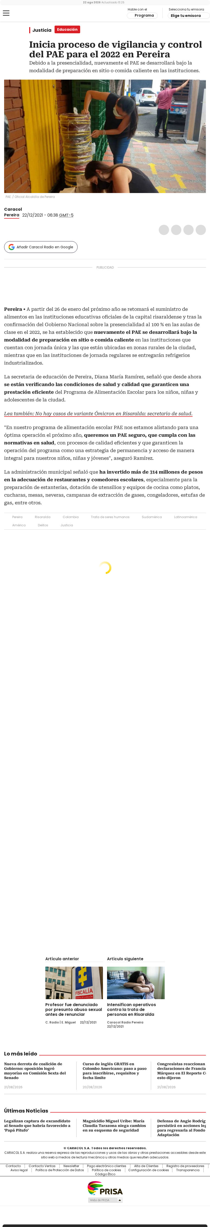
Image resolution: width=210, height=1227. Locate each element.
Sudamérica (152, 517)
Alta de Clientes (146, 1166)
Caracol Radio (24, 13)
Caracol (13, 209)
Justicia (41, 30)
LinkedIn (188, 230)
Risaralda (42, 517)
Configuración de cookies (148, 1170)
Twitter (176, 230)
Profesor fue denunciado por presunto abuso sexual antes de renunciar (73, 1009)
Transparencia (188, 1170)
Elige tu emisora (186, 15)
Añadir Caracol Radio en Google (45, 247)
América (19, 525)
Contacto (13, 1166)
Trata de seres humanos (110, 517)
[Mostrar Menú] (6, 13)
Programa (144, 15)
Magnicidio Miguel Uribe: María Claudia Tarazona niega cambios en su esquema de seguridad (114, 1125)
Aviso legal (19, 1170)
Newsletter (71, 1166)
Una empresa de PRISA (105, 1187)
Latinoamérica (185, 517)
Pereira (11, 215)
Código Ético (105, 1174)
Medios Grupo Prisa (105, 1200)
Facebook (164, 230)
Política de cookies (106, 1170)
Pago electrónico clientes (106, 1166)
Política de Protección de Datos (60, 1170)
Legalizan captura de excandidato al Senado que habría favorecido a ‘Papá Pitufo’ (37, 1125)
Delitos (43, 525)
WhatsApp (201, 230)
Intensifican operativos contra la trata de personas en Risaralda (131, 1009)
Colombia (71, 517)
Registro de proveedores (185, 1166)
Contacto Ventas (42, 1166)
